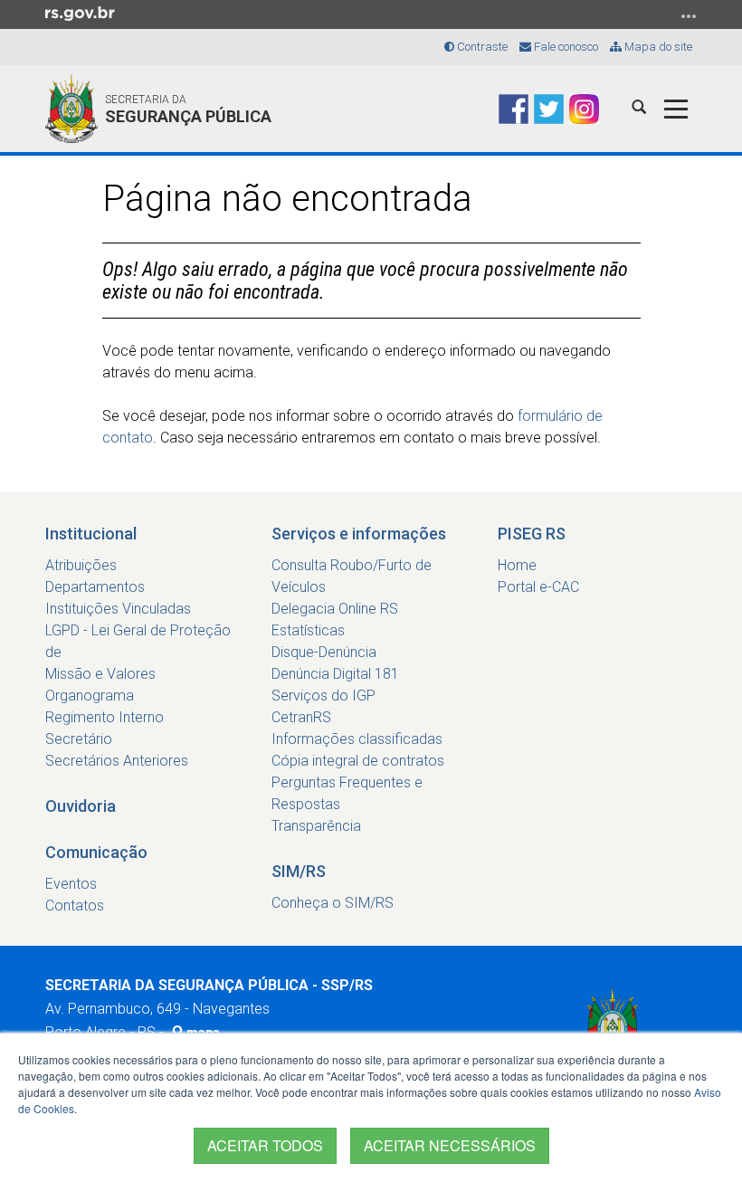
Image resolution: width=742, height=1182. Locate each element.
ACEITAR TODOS (265, 1145)
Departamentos (95, 587)
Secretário (78, 739)
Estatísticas (308, 630)
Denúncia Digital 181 (335, 673)
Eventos (71, 883)
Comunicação (96, 852)
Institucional (91, 533)
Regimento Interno (104, 717)
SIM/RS (298, 871)
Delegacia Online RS (334, 608)
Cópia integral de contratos (357, 760)
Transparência (316, 825)
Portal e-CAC (538, 587)
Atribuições (81, 565)
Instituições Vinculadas (118, 608)
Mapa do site (657, 46)
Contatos (74, 905)
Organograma (89, 695)
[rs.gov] (80, 12)
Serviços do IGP (323, 695)
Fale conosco (564, 46)
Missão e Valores (100, 673)
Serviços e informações (358, 533)
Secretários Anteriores (116, 760)
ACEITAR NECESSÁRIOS (450, 1145)
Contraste (481, 46)
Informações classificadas (356, 739)
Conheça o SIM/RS (332, 902)
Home (517, 565)
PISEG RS (532, 533)
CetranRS (301, 717)
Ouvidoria (80, 805)
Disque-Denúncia (323, 652)
